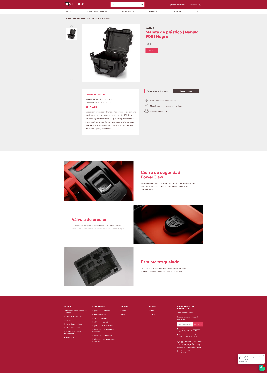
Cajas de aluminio (99, 314)
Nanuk (123, 314)
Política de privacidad (73, 324)
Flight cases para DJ (101, 322)
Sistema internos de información (72, 332)
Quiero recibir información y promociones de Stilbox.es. (188, 335)
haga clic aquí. (197, 347)
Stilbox (123, 311)
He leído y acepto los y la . (189, 330)
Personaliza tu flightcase (158, 91)
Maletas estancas (99, 318)
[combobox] (127, 4)
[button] (96, 11)
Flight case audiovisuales (102, 326)
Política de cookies (72, 328)
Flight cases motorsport (102, 335)
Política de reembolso (73, 316)
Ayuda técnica (186, 91)
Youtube (152, 311)
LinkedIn (152, 314)
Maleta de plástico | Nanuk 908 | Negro (92, 19)
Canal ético (69, 337)
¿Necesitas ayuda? (177, 4)
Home (68, 19)
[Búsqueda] (142, 4)
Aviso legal (68, 320)
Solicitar (152, 50)
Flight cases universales (102, 311)
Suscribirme (198, 324)
